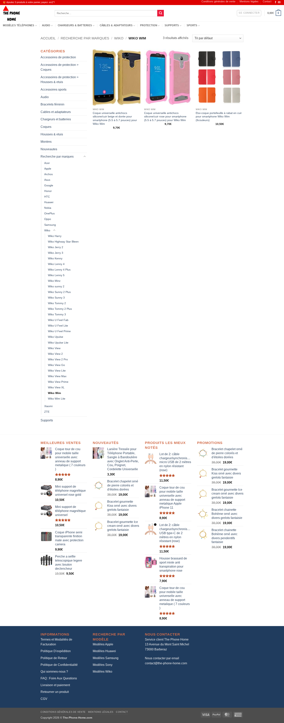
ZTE (46, 411)
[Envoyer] (160, 13)
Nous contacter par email (162, 658)
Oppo (47, 219)
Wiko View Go (56, 365)
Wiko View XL (56, 387)
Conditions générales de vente (218, 1)
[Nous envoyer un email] (279, 2)
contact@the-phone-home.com (166, 663)
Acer (47, 163)
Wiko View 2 (55, 353)
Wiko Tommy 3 (57, 314)
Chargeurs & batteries (75, 25)
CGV (44, 698)
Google (48, 185)
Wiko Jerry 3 (55, 252)
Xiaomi (48, 406)
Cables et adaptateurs (56, 112)
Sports (192, 25)
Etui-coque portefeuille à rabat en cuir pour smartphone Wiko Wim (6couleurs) (219, 116)
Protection (148, 25)
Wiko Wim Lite (56, 398)
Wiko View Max (57, 376)
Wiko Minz (54, 280)
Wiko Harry (54, 236)
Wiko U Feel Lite (58, 325)
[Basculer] (84, 156)
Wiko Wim (54, 393)
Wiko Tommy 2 (57, 303)
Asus (47, 179)
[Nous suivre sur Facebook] (275, 2)
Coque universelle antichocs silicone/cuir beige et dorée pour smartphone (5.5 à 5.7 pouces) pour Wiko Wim (115, 118)
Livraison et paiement (55, 685)
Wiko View (54, 348)
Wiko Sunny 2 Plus (59, 292)
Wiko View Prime (58, 381)
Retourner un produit (55, 691)
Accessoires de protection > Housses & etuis (59, 80)
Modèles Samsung (105, 658)
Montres (46, 141)
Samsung (50, 224)
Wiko (118, 38)
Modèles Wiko (102, 671)
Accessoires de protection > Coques (59, 67)
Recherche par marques (85, 38)
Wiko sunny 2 (56, 286)
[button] (249, 13)
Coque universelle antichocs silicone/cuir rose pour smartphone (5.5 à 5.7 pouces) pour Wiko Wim (165, 116)
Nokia (47, 207)
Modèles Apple (103, 644)
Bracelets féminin (52, 104)
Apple (47, 168)
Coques (46, 126)
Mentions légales (249, 1)
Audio (46, 25)
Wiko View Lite (57, 370)
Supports (172, 25)
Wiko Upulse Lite (58, 342)
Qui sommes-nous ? (54, 671)
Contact (267, 1)
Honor (48, 191)
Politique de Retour (54, 658)
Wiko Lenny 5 (56, 275)
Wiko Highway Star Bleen (63, 241)
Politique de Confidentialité (59, 664)
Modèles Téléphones (18, 25)
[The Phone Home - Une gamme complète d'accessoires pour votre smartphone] (26, 13)
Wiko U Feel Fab (58, 320)
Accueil (48, 38)
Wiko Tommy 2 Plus (60, 308)
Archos (48, 174)
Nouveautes (49, 149)
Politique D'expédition (56, 651)
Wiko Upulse (55, 336)
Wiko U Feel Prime (59, 331)
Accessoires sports (53, 89)
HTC (47, 196)
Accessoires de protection (58, 57)
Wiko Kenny (55, 258)
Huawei (48, 202)
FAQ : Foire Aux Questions (59, 678)
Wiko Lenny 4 (56, 264)
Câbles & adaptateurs (116, 25)
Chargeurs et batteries (56, 119)
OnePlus (49, 213)
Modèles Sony (102, 664)
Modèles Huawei (104, 651)
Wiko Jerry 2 (55, 247)
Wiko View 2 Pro (58, 359)
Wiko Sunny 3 (56, 297)
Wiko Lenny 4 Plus (59, 269)
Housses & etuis (52, 134)
